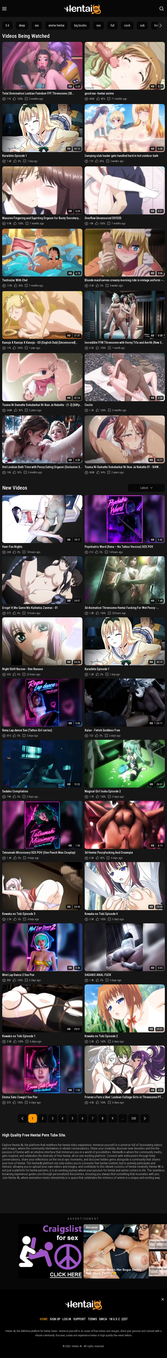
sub (142, 25)
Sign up (55, 1319)
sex (98, 25)
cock (127, 25)
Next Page (144, 1118)
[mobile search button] (161, 8)
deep (22, 25)
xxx (37, 25)
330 (133, 1118)
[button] (160, 25)
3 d (7, 25)
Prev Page (22, 1118)
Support (79, 1319)
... (122, 1118)
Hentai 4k (77, 1346)
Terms (92, 1319)
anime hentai (56, 25)
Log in (66, 1319)
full (112, 25)
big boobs (80, 25)
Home (44, 1319)
